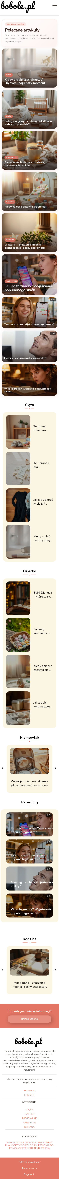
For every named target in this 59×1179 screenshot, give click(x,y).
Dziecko (29, 571)
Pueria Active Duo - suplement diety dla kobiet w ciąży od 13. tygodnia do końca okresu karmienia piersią (29, 1145)
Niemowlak (29, 737)
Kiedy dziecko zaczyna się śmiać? (42, 668)
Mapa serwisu (29, 1168)
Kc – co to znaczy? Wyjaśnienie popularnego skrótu (28, 288)
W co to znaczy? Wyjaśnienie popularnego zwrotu (27, 390)
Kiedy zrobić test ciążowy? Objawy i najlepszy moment (42, 538)
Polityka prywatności (29, 1162)
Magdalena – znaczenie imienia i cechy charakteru (29, 985)
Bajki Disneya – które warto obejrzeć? (42, 595)
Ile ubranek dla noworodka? (41, 465)
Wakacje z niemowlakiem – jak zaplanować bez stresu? (29, 783)
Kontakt (29, 1095)
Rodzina (29, 939)
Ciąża (29, 404)
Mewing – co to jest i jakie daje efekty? (25, 358)
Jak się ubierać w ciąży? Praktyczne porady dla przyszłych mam (43, 502)
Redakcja (29, 1090)
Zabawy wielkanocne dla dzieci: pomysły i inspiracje (42, 631)
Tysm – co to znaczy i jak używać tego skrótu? (29, 324)
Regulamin (29, 1174)
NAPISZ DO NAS (29, 1019)
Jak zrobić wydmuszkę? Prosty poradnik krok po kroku (43, 705)
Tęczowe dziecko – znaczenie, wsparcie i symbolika (40, 428)
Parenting (29, 802)
